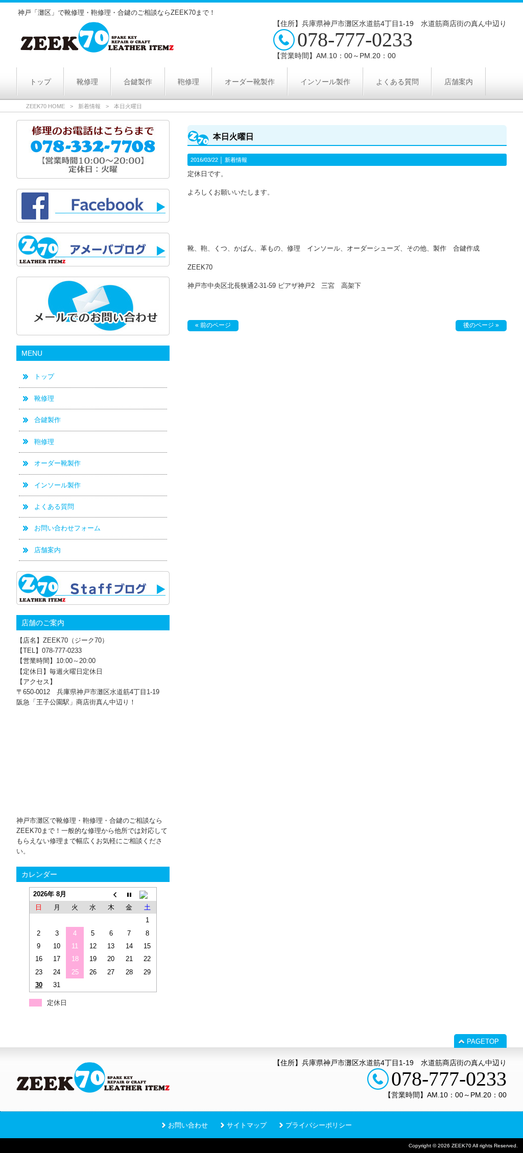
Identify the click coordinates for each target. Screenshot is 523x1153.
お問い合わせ (188, 1125)
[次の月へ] (147, 894)
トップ (44, 376)
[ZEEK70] (97, 49)
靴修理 (44, 398)
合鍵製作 (47, 420)
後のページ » (481, 325)
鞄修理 (44, 442)
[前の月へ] (111, 894)
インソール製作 (57, 485)
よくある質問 (54, 506)
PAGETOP (483, 1041)
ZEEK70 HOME (45, 106)
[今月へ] (129, 894)
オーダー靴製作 (57, 463)
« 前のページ (213, 325)
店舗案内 (47, 550)
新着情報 (89, 106)
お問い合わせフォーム (67, 528)
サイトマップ (247, 1125)
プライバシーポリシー (319, 1125)
